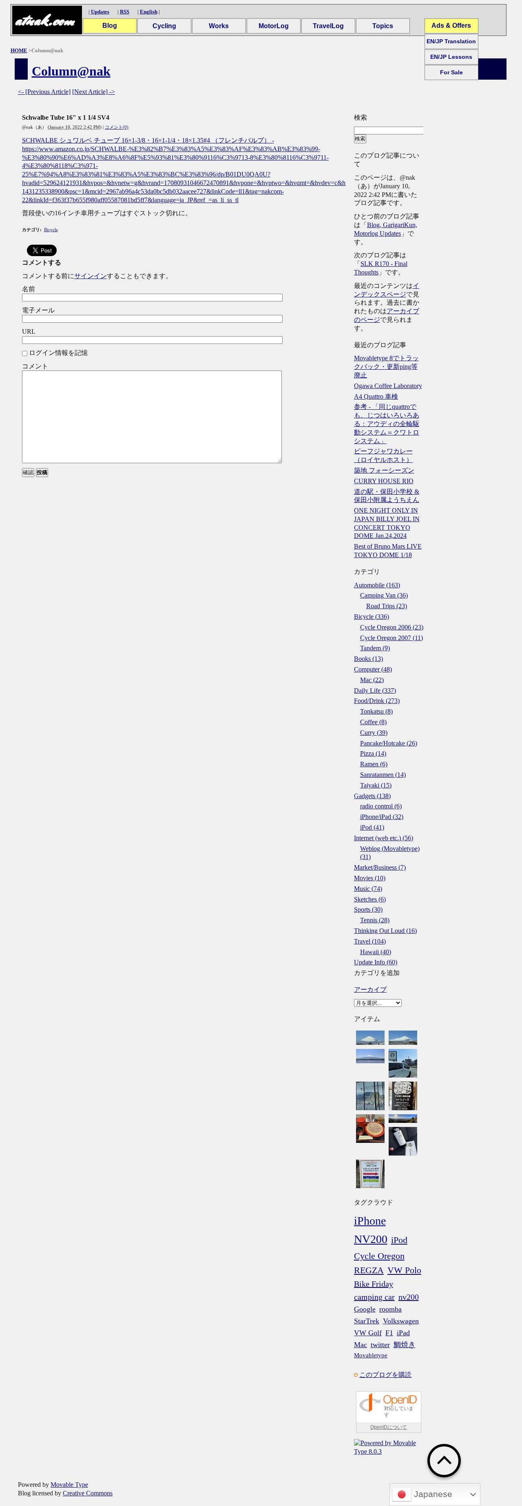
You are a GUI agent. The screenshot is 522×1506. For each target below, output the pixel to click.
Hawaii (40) (375, 951)
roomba (390, 1309)
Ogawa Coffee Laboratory (388, 385)
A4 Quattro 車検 (376, 396)
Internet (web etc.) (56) (383, 837)
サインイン (90, 275)
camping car (374, 1296)
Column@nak (71, 71)
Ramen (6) (373, 764)
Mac (360, 1345)
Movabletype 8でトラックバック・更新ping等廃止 (386, 367)
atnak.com (44, 20)
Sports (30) (368, 909)
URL (28, 331)
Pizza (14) (373, 753)
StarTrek (366, 1321)
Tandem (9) (375, 648)
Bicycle (51, 229)
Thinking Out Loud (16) (385, 930)
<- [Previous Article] (44, 91)
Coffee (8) (373, 721)
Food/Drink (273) (377, 700)
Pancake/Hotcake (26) (388, 743)
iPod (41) (372, 827)
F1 (389, 1333)
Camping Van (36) (384, 595)
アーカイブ (370, 989)
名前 (28, 289)
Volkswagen (401, 1321)
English (148, 12)
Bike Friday (373, 1283)
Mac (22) (372, 679)
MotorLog (274, 25)
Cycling (164, 25)
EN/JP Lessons (451, 57)
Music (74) (368, 888)
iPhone (370, 1220)
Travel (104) (370, 941)
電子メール (38, 310)
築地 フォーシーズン (384, 470)
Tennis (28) (374, 920)
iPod (399, 1240)
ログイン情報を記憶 (58, 352)
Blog (109, 25)
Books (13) (368, 658)
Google (365, 1309)
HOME (19, 50)
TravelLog (328, 25)
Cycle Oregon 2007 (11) (391, 637)
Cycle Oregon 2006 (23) (391, 627)
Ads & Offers (451, 25)
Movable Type (69, 1484)
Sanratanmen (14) (383, 774)
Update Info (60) (375, 962)
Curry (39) (373, 732)
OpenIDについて (388, 1427)
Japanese (431, 1494)
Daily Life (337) (375, 690)
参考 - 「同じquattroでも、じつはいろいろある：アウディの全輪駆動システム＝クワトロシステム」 (386, 423)
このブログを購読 (385, 1374)
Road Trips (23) (386, 605)
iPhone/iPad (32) (381, 816)
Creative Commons (88, 1493)
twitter (380, 1345)
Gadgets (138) (372, 795)
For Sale (451, 72)
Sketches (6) (370, 899)
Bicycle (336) (371, 616)
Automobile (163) (377, 585)
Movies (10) (369, 878)
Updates (100, 12)
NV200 (370, 1239)
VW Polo (404, 1270)
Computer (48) (373, 669)
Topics (382, 25)
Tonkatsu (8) (376, 711)
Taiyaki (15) (376, 785)
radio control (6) (381, 806)
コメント (35, 366)
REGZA (369, 1270)
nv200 (408, 1296)
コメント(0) (116, 127)
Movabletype (370, 1355)
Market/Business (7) (380, 867)
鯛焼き (405, 1345)
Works (219, 25)
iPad (403, 1333)
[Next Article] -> (93, 91)
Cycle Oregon (379, 1256)
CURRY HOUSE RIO (384, 480)
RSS (124, 12)
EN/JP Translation (451, 41)
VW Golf (368, 1333)
